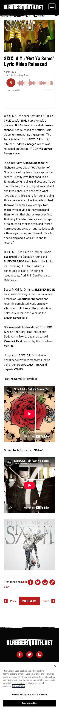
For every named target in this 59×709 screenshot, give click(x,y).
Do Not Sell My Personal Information (29, 694)
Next (46, 601)
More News (29, 601)
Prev (13, 601)
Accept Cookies (29, 703)
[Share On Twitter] (38, 582)
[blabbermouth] (23, 9)
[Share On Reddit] (45, 582)
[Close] (55, 666)
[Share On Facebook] (30, 582)
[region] (29, 685)
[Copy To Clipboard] (52, 582)
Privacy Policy (18, 686)
